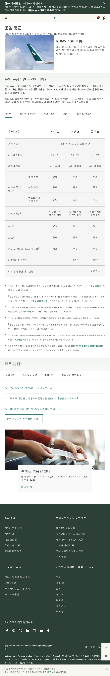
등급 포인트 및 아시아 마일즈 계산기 (86, 346)
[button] (106, 669)
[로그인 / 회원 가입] (103, 18)
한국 (92, 647)
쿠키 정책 (47, 672)
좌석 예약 (27, 311)
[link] (55, 450)
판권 (7, 645)
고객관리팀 (17, 340)
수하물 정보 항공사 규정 (41, 301)
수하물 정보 (94, 286)
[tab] (9, 114)
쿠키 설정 (61, 556)
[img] (104, 3)
